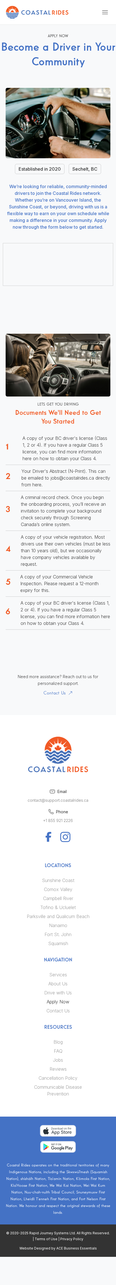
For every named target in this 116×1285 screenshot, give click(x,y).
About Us (58, 983)
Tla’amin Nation (61, 1179)
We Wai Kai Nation (65, 1186)
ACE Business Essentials (76, 1248)
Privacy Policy (71, 1239)
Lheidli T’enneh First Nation (46, 1199)
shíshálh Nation (33, 1179)
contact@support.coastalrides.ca (58, 800)
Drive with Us (58, 993)
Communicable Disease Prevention (58, 1090)
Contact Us (58, 1011)
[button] (105, 12)
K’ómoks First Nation (92, 1179)
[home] (37, 12)
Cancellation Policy (58, 1078)
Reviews (58, 1069)
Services (58, 974)
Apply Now (58, 1002)
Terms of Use (46, 1239)
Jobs (58, 1060)
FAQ (58, 1051)
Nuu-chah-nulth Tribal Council (49, 1192)
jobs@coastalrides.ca (72, 478)
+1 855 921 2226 (58, 820)
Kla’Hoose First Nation (29, 1186)
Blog (58, 1042)
